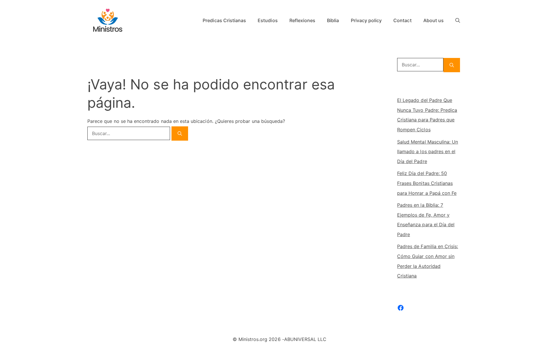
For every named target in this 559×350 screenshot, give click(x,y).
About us (433, 20)
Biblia (333, 20)
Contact (402, 20)
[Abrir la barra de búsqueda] (458, 20)
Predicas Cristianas (224, 20)
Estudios (267, 20)
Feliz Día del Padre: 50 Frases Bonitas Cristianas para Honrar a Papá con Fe (427, 183)
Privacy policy (366, 20)
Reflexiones (302, 20)
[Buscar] (179, 133)
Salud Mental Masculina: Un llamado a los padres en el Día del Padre (427, 151)
